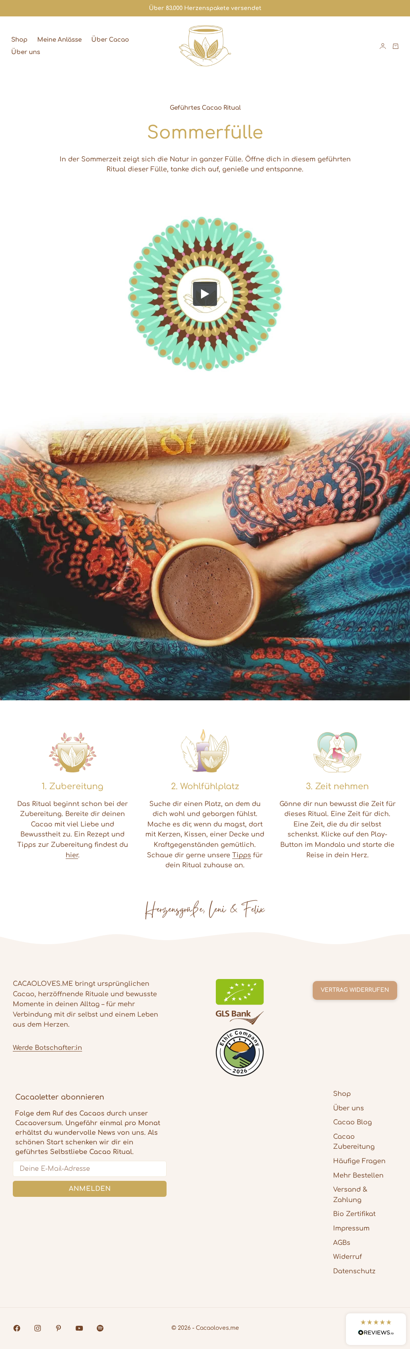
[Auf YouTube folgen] (79, 1328)
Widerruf (347, 1257)
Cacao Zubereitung (354, 1142)
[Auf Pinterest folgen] (58, 1328)
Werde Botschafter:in (47, 1047)
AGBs (341, 1242)
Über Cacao (110, 39)
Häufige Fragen (359, 1161)
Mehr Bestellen (358, 1175)
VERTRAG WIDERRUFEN (355, 990)
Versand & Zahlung (350, 1195)
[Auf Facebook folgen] (17, 1328)
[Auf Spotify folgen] (100, 1328)
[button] (376, 1329)
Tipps (241, 855)
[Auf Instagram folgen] (38, 1328)
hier (72, 855)
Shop (19, 39)
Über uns (25, 52)
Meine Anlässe (59, 39)
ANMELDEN (90, 1188)
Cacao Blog (352, 1122)
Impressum (351, 1228)
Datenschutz (354, 1271)
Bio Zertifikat (354, 1214)
